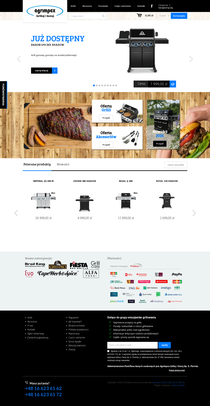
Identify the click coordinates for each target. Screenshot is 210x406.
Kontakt (141, 6)
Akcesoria (87, 6)
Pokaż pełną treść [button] (177, 370)
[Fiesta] (79, 264)
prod (163, 15)
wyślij (165, 345)
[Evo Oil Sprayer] (29, 273)
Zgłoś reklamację (35, 333)
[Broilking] (35, 264)
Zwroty (72, 349)
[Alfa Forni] (91, 273)
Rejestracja (74, 333)
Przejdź (106, 117)
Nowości (63, 164)
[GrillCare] (95, 264)
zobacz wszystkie (176, 164)
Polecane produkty (37, 164)
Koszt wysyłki (75, 341)
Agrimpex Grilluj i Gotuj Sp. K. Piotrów (168, 382)
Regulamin (74, 317)
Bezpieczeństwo (77, 325)
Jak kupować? (75, 321)
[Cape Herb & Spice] (58, 273)
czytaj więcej (41, 70)
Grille (73, 6)
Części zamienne (123, 6)
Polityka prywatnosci (79, 329)
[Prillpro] (58, 264)
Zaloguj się (163, 5)
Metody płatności (77, 345)
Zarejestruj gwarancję (37, 337)
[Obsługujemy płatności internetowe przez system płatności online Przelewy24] (146, 282)
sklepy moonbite (178, 385)
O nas (30, 325)
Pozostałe (103, 6)
